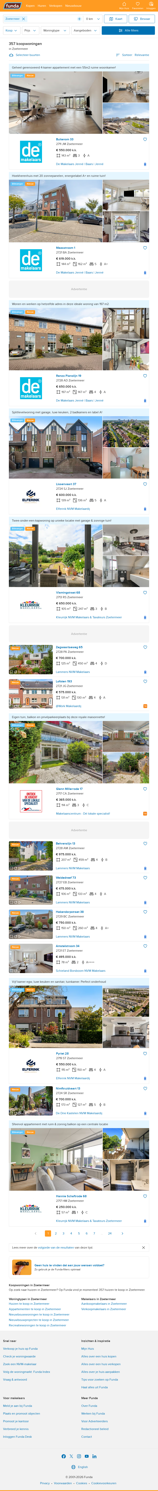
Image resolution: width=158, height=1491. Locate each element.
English (83, 1467)
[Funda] (12, 6)
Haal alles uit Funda (94, 1387)
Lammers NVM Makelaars (73, 672)
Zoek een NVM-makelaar (19, 1364)
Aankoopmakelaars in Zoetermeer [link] (104, 1304)
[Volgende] (122, 1233)
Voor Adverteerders (94, 1421)
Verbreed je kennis (16, 1429)
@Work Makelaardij (68, 706)
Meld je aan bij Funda (17, 1406)
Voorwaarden (63, 1483)
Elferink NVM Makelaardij (73, 509)
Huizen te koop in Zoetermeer (29, 1304)
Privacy (45, 1483)
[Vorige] (36, 1233)
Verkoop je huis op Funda (20, 1349)
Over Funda (89, 1406)
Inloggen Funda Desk (17, 1437)
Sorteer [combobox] (135, 55)
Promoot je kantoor (16, 1421)
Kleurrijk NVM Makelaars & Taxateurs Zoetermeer (89, 617)
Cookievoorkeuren (103, 1483)
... (102, 1233)
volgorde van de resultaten (56, 1248)
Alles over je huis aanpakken (100, 1372)
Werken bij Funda (93, 1414)
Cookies (81, 1483)
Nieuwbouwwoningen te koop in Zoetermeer (39, 1314)
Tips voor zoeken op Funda (99, 1380)
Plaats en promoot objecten (21, 1414)
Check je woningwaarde (19, 1356)
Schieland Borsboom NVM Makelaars (80, 971)
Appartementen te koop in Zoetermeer (35, 1309)
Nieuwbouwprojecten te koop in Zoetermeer (39, 1320)
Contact (86, 1437)
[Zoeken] (79, 19)
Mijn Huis (87, 1349)
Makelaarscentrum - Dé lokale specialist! (83, 814)
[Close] (23, 19)
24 (110, 1233)
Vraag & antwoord (15, 1380)
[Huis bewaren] (145, 139)
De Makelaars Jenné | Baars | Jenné (79, 164)
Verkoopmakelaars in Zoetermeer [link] (103, 1309)
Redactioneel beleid (94, 1429)
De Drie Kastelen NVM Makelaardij (79, 1113)
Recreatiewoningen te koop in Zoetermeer (37, 1325)
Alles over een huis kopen (98, 1356)
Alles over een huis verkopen (101, 1364)
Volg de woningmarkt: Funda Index (26, 1372)
